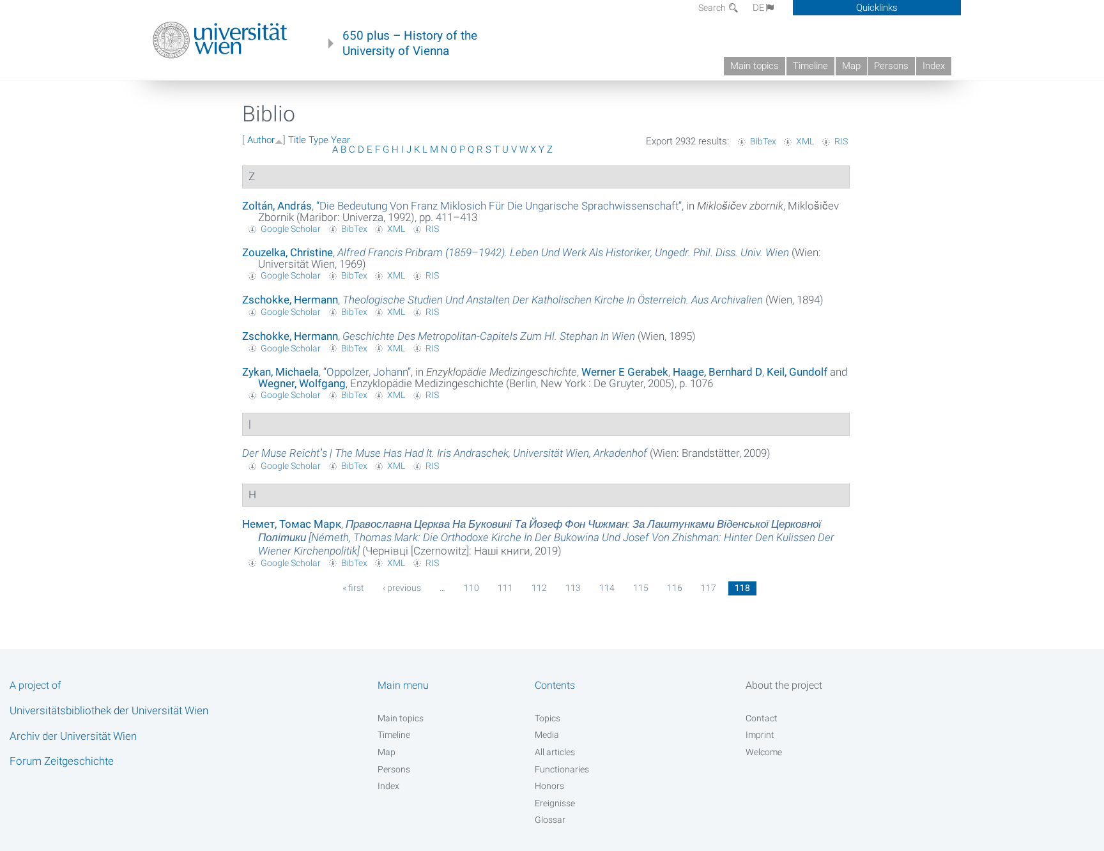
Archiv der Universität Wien (73, 736)
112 (539, 588)
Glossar (550, 820)
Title (297, 140)
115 (640, 588)
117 (708, 588)
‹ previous (402, 588)
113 (573, 588)
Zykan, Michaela (280, 371)
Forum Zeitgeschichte (62, 761)
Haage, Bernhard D (717, 371)
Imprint (760, 735)
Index (934, 66)
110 (471, 588)
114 (607, 588)
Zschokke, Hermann (290, 299)
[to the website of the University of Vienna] (220, 40)
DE (759, 7)
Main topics (754, 66)
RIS (841, 141)
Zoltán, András (277, 205)
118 (742, 588)
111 (505, 588)
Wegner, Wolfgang (302, 383)
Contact (762, 718)
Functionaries (562, 769)
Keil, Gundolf (797, 371)
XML (805, 141)
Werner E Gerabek (624, 371)
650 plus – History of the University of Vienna (409, 43)
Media (547, 735)
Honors (549, 786)
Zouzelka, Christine (287, 252)
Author (261, 140)
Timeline (810, 66)
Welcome (764, 752)
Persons (891, 66)
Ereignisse (555, 803)
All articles (555, 752)
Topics (547, 718)
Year (340, 140)
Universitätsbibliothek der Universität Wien (109, 710)
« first (353, 588)
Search (713, 8)
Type (318, 140)
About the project (784, 685)
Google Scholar (291, 229)
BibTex (763, 141)
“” (499, 205)
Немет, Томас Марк (291, 524)
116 (674, 588)
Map (851, 66)
